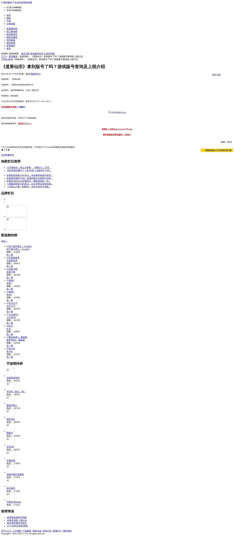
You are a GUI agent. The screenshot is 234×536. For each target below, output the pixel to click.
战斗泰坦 (10, 488)
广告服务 (26, 531)
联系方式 (47, 531)
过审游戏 (10, 24)
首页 (8, 15)
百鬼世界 (10, 460)
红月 (8, 329)
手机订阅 (216, 75)
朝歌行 (9, 433)
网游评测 (10, 43)
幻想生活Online (13, 502)
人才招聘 (16, 531)
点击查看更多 (7, 155)
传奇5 (9, 283)
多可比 (9, 351)
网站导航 (67, 531)
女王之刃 (10, 306)
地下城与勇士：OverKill (17, 249)
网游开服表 (11, 37)
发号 (8, 48)
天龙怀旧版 (49, 53)
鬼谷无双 (25, 53)
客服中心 (57, 531)
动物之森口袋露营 (15, 474)
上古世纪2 (11, 317)
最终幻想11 (11, 405)
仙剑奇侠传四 (13, 378)
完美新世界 (11, 260)
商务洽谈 (37, 531)
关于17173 (6, 531)
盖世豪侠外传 (36, 53)
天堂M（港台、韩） (16, 391)
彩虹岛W (10, 419)
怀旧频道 (10, 40)
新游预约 (10, 46)
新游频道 (13, 56)
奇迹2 (9, 294)
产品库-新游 (7, 59)
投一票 (9, 255)
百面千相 (10, 272)
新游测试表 (11, 34)
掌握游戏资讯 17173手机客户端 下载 (218, 150)
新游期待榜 (11, 29)
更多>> (4, 241)
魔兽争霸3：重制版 (15, 340)
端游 (8, 18)
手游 (8, 21)
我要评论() (36, 74)
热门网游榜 (11, 31)
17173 (3, 56)
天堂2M (10, 447)
